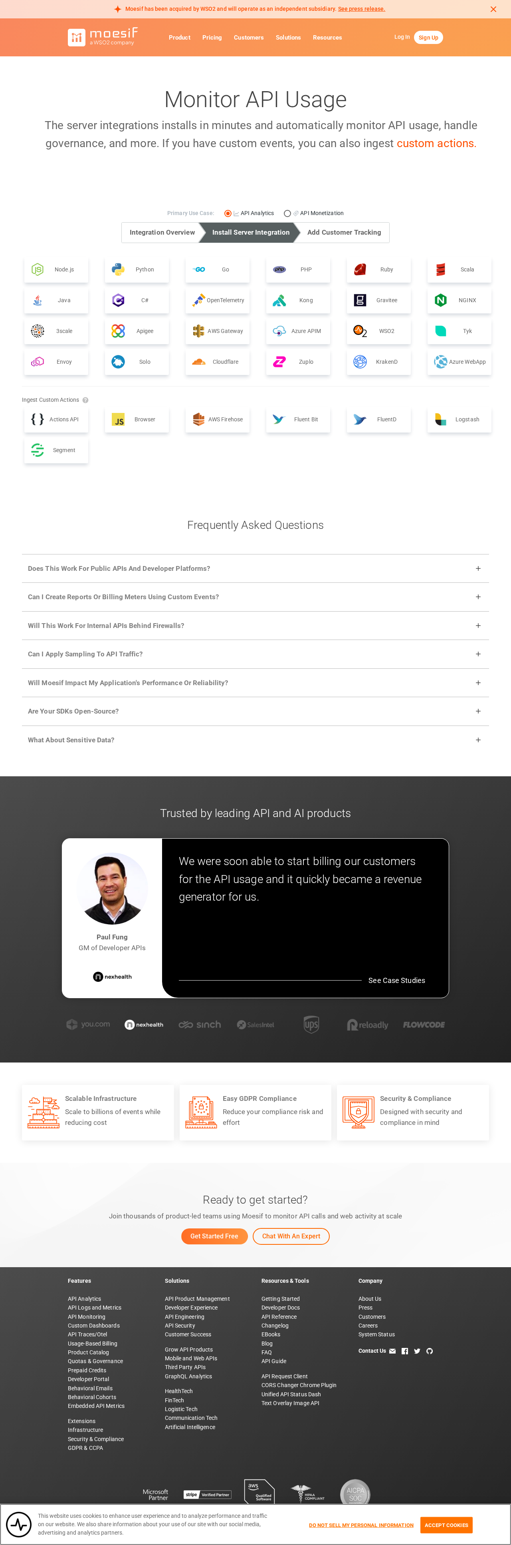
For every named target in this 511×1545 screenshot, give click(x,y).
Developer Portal (88, 1379)
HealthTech (179, 1391)
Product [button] (179, 37)
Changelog (275, 1325)
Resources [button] (327, 37)
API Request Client (284, 1376)
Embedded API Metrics (96, 1406)
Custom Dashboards (94, 1325)
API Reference (279, 1317)
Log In (402, 37)
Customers (249, 37)
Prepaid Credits (87, 1370)
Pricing (212, 37)
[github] (429, 1351)
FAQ (266, 1352)
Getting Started (280, 1299)
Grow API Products (189, 1349)
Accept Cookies (446, 1525)
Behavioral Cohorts (92, 1397)
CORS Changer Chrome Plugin (299, 1385)
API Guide (273, 1361)
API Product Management (197, 1299)
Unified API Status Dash (291, 1394)
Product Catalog (88, 1352)
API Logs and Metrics (94, 1307)
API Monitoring (86, 1317)
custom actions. (437, 143)
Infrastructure (85, 1430)
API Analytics (84, 1299)
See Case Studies (396, 980)
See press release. (362, 9)
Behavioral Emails (90, 1388)
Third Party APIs (185, 1367)
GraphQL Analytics (188, 1376)
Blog (267, 1343)
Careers (368, 1325)
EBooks (271, 1334)
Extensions (81, 1421)
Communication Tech (191, 1418)
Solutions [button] (288, 37)
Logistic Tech (181, 1409)
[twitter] (417, 1351)
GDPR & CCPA (85, 1448)
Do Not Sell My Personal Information (361, 1525)
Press (365, 1307)
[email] (392, 1351)
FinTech (174, 1400)
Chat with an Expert (291, 1236)
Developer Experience (191, 1307)
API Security (180, 1325)
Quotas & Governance (95, 1361)
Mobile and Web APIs (191, 1358)
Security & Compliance (96, 1439)
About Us (370, 1299)
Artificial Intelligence (190, 1427)
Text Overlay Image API (290, 1403)
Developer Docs (280, 1307)
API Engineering (185, 1317)
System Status (376, 1334)
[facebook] (405, 1351)
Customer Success (188, 1334)
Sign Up (428, 37)
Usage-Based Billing (92, 1343)
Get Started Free (214, 1236)
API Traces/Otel (87, 1334)
